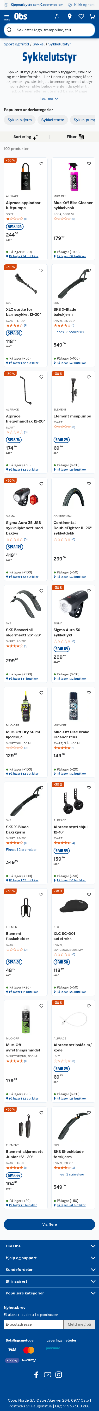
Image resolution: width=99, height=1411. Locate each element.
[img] (25, 219)
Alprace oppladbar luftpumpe (23, 205)
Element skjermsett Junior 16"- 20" (24, 1154)
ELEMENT (60, 409)
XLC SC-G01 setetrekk (64, 936)
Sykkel (39, 44)
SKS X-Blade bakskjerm (65, 312)
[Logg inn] (57, 16)
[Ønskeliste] (81, 16)
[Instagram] (58, 1374)
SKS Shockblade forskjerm (69, 1154)
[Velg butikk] (69, 16)
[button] (49, 1224)
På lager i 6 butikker (23, 1205)
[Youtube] (47, 1374)
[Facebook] (36, 1374)
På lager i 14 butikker (23, 992)
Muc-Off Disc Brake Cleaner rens (71, 735)
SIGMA (10, 516)
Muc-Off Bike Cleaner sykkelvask (73, 205)
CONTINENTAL (63, 516)
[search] (9, 30)
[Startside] (31, 16)
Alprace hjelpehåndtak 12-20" (25, 419)
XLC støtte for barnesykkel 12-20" (23, 312)
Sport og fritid (16, 44)
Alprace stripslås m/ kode (73, 1047)
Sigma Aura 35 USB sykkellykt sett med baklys (24, 527)
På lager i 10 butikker (71, 880)
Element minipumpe (72, 416)
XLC (8, 303)
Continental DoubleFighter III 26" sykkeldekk (73, 527)
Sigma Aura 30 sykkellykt (67, 632)
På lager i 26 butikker (71, 469)
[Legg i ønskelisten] (41, 164)
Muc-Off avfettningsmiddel (23, 1047)
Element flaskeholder (17, 936)
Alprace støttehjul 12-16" (71, 829)
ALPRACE (12, 196)
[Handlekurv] (92, 16)
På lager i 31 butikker (23, 678)
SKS (56, 303)
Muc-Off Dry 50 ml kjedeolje (23, 735)
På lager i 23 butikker (71, 1098)
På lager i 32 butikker (71, 256)
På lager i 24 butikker (23, 256)
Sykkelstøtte (52, 120)
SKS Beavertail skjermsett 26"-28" (24, 632)
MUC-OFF (60, 196)
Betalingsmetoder (20, 1340)
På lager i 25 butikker (71, 992)
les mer (47, 98)
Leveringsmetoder (61, 1340)
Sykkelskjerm (20, 120)
